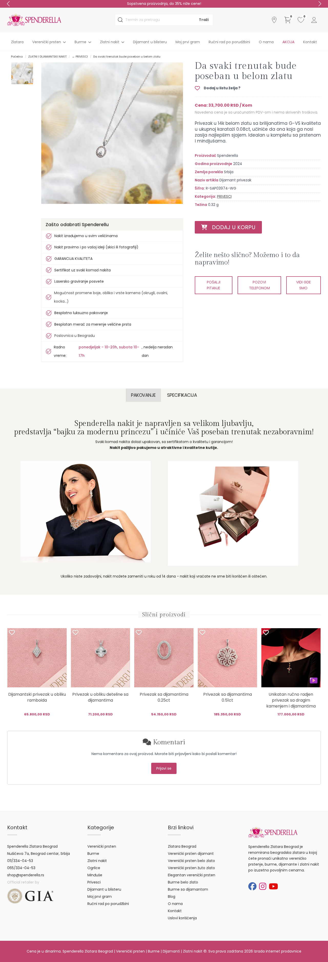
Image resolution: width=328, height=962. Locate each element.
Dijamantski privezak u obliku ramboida (37, 697)
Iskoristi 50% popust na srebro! (164, 3)
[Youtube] (273, 886)
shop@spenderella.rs (25, 875)
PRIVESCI (224, 196)
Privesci (94, 882)
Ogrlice (93, 867)
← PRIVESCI (80, 56)
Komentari (168, 742)
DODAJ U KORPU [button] (231, 227)
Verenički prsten (101, 846)
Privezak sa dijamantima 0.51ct (227, 697)
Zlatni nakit (97, 860)
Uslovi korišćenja (182, 918)
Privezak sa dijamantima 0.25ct (164, 697)
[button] (319, 3)
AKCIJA (288, 42)
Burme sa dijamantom (188, 889)
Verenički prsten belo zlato (191, 860)
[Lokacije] (274, 20)
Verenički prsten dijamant (191, 853)
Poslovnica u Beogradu (74, 335)
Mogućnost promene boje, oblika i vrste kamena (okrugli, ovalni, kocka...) (111, 297)
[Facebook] (252, 886)
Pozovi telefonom (259, 285)
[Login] (314, 20)
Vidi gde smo (303, 285)
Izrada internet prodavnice (277, 951)
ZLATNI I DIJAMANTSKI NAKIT (47, 56)
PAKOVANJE (143, 395)
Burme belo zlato (183, 882)
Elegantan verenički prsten (191, 875)
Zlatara (17, 42)
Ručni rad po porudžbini (229, 42)
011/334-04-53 (20, 860)
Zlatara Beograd (182, 846)
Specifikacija (182, 395)
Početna (17, 56)
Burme (93, 853)
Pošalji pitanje (213, 285)
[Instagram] (262, 886)
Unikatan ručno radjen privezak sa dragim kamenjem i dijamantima (291, 700)
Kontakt (310, 42)
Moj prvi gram (188, 42)
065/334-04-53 (21, 867)
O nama (266, 42)
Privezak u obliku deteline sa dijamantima (100, 697)
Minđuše (94, 875)
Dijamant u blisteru (150, 42)
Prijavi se (163, 768)
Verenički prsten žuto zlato (191, 867)
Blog (171, 896)
